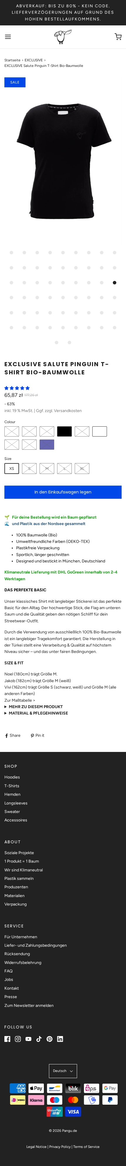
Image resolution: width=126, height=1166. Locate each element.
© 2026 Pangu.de (63, 1131)
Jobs (8, 979)
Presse (10, 996)
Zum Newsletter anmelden (29, 1005)
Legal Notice (36, 1147)
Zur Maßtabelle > (19, 700)
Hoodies (12, 777)
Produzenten (16, 887)
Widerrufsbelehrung (22, 962)
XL (82, 468)
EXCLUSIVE (34, 60)
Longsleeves (16, 803)
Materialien (14, 895)
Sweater (12, 811)
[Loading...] (63, 161)
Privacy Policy (60, 1147)
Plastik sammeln (19, 878)
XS (11, 468)
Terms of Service (86, 1147)
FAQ (8, 971)
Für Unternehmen (20, 936)
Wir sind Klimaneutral (23, 870)
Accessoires (15, 820)
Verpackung (15, 904)
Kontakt (11, 988)
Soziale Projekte (19, 852)
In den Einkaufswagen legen (63, 492)
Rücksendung (17, 953)
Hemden (12, 794)
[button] (63, 161)
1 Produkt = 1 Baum (21, 861)
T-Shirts (11, 785)
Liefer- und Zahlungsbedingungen (35, 945)
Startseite (12, 60)
